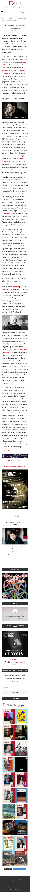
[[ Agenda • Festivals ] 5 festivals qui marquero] (21, 764)
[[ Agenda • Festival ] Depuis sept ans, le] (8, 764)
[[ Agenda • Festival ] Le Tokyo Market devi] (21, 716)
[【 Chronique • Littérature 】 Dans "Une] (8, 795)
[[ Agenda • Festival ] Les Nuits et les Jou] (8, 843)
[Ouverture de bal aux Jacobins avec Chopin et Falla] (15, 536)
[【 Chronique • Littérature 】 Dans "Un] (21, 779)
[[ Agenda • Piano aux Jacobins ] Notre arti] (21, 732)
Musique (11, 18)
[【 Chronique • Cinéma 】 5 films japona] (21, 748)
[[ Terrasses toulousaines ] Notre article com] (8, 858)
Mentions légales (7, 886)
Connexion (13, 886)
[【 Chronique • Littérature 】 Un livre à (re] (21, 811)
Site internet (15, 659)
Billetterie (15, 665)
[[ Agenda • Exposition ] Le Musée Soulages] (21, 795)
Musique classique (21, 18)
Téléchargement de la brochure (15, 662)
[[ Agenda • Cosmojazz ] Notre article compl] (8, 811)
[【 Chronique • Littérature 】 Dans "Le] (21, 843)
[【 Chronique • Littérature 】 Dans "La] (8, 716)
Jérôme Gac (17, 29)
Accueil (3, 18)
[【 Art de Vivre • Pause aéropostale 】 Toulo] (8, 827)
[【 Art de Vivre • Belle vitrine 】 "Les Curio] (21, 858)
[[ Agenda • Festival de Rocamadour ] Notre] (21, 827)
